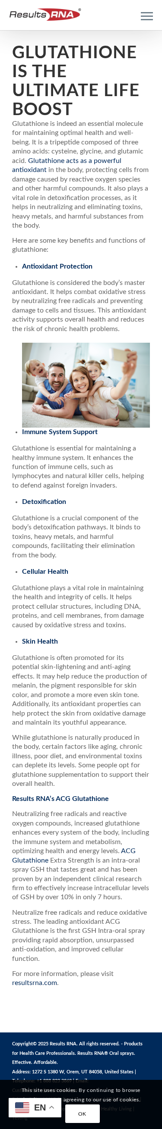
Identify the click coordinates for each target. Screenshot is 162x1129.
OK (82, 1113)
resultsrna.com (34, 982)
